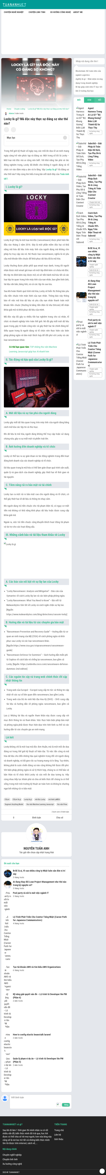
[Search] (101, 61)
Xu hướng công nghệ (94, 132)
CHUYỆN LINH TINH (37, 12)
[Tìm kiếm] (96, 4)
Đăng (66, 1105)
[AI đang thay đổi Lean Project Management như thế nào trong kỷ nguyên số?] (8, 885)
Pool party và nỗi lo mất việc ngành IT (31, 893)
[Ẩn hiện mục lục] (65, 138)
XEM (89, 100)
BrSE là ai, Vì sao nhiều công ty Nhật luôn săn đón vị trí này (39, 872)
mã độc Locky (40, 799)
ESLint (7, 799)
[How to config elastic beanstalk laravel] (8, 1044)
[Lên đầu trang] (102, 1171)
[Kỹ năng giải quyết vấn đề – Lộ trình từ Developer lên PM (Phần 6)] (8, 1012)
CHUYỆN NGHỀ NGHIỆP (14, 12)
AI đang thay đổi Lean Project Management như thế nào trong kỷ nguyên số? (39, 883)
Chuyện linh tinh (94, 202)
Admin (11, 113)
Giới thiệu (58, 1139)
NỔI (99, 100)
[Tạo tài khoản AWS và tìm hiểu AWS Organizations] (8, 978)
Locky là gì (28, 799)
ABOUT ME (78, 12)
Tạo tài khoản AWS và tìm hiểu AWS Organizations (37, 967)
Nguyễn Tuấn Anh (36, 848)
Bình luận (36, 817)
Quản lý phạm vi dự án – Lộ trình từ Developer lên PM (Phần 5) (38, 1060)
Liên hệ (57, 1134)
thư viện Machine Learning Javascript (40, 804)
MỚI (79, 100)
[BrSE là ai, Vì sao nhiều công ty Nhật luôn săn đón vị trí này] (8, 874)
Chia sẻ (59, 817)
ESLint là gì (17, 799)
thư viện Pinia (62, 804)
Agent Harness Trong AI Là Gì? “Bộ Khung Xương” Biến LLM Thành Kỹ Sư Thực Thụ (95, 118)
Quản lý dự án (93, 270)
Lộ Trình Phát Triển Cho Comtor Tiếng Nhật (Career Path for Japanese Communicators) (40, 918)
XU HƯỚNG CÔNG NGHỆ (60, 12)
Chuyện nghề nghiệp (93, 266)
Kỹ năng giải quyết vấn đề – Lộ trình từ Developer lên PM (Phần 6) (40, 996)
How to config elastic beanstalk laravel (32, 1034)
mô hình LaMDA (54, 799)
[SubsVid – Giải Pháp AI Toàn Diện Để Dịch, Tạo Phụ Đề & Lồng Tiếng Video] (81, 156)
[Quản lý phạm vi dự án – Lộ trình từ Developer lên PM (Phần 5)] (8, 1073)
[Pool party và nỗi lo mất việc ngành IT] (8, 902)
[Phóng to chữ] (13, 129)
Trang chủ (59, 1130)
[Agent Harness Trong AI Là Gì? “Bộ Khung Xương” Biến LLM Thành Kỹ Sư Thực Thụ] (81, 123)
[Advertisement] (53, 33)
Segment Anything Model (14, 804)
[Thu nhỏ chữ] (6, 129)
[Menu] (102, 4)
